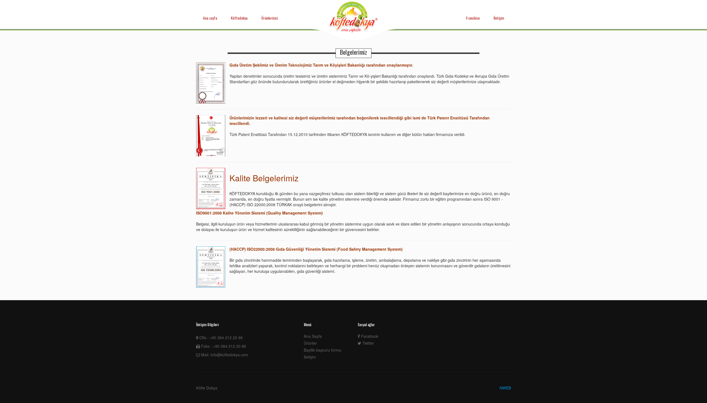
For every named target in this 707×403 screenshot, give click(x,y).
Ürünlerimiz (269, 18)
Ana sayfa (210, 18)
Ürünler (310, 343)
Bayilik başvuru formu (322, 350)
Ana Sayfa (313, 336)
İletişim (499, 18)
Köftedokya (239, 18)
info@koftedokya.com (229, 354)
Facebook (369, 336)
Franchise (473, 18)
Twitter (367, 343)
